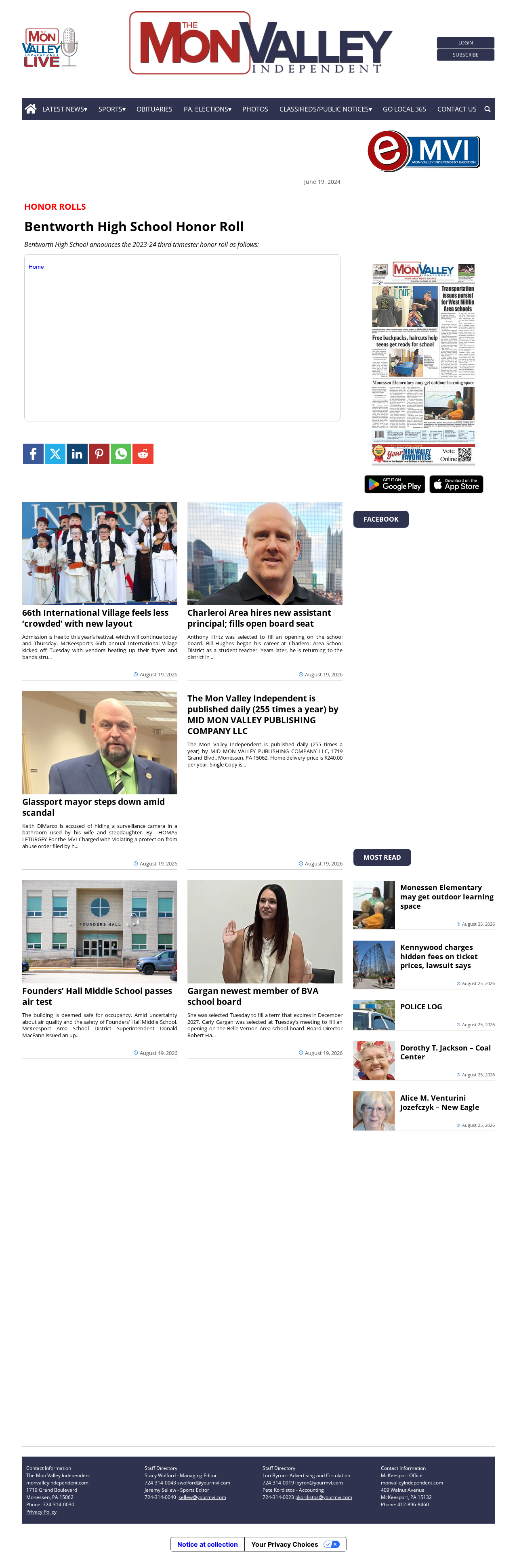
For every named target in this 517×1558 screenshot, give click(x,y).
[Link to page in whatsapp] (121, 454)
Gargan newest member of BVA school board (252, 996)
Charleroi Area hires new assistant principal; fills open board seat (259, 618)
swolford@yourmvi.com (203, 1482)
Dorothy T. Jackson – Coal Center (445, 1052)
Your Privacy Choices (284, 1544)
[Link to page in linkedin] (77, 454)
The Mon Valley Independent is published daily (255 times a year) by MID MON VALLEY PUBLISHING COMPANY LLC (262, 715)
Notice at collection (207, 1544)
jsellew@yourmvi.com (201, 1497)
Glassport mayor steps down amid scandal (93, 807)
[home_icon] (30, 109)
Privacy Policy (41, 1511)
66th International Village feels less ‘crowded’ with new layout (95, 618)
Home (36, 266)
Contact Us (457, 109)
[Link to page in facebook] (33, 454)
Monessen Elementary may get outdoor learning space (447, 896)
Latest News (63, 109)
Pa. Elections (206, 109)
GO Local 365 (404, 109)
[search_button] (487, 109)
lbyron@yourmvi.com (319, 1482)
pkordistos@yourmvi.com (323, 1497)
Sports (110, 109)
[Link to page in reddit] (142, 454)
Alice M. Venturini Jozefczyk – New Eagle (439, 1102)
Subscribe (466, 54)
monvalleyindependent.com (57, 1482)
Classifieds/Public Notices (324, 109)
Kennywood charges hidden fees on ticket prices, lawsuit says (439, 956)
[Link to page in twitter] (55, 454)
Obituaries (154, 109)
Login (465, 42)
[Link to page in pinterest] (99, 454)
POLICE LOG (421, 1006)
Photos (255, 109)
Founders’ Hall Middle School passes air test (97, 996)
